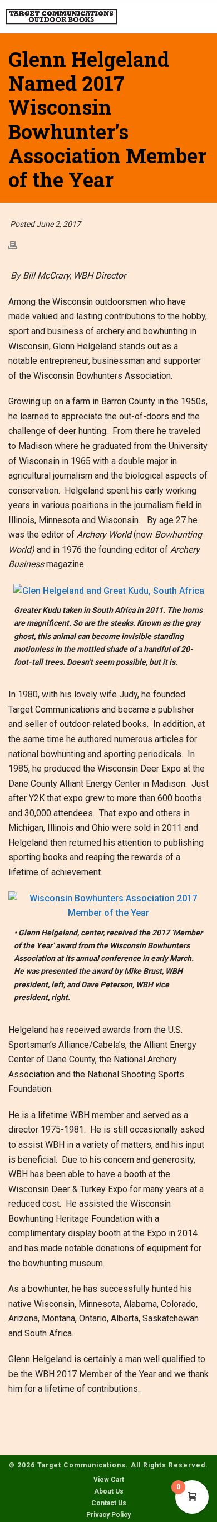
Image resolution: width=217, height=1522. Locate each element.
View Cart (108, 1480)
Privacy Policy (108, 1515)
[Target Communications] (61, 16)
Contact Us (108, 1503)
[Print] (18, 244)
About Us (109, 1491)
